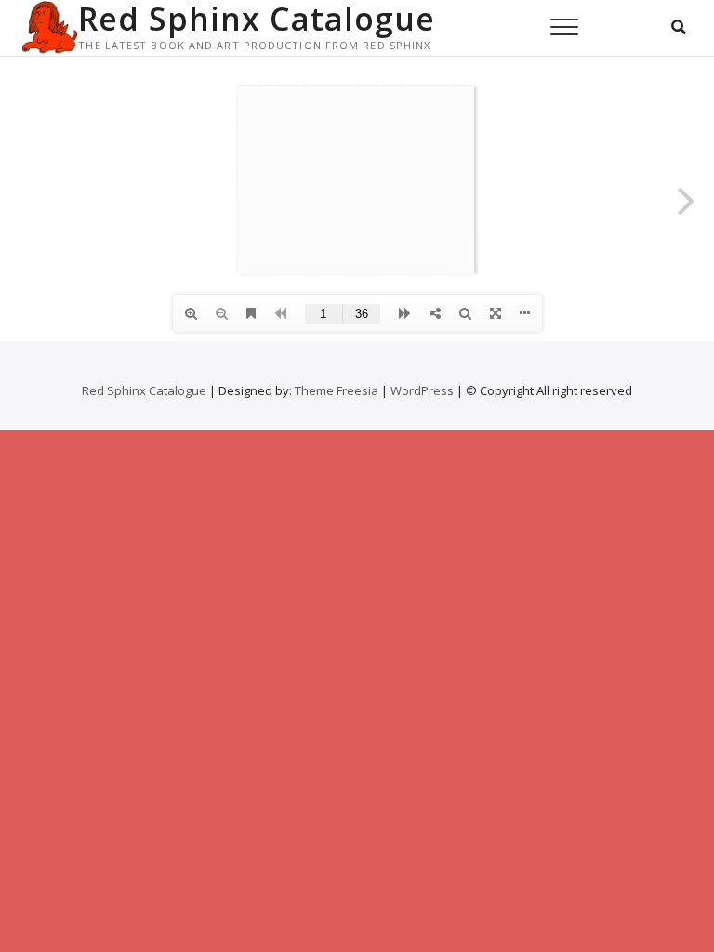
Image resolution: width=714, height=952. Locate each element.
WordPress (422, 390)
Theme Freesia (336, 390)
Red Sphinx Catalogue (256, 18)
